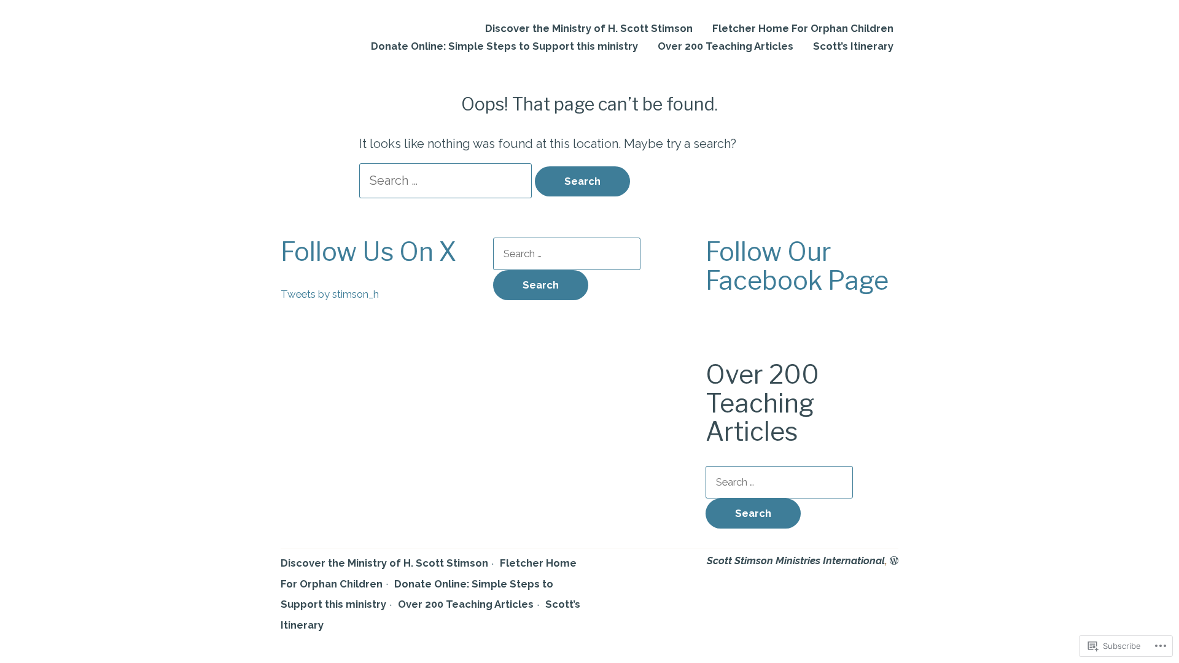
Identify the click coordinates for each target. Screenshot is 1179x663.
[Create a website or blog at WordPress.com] (894, 560)
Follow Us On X (369, 251)
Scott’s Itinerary (853, 46)
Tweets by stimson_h (330, 294)
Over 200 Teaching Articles (725, 46)
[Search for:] (447, 180)
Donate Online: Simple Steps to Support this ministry (504, 46)
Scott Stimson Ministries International (796, 560)
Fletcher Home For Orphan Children (802, 29)
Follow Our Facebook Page (797, 266)
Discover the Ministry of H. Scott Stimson (589, 29)
